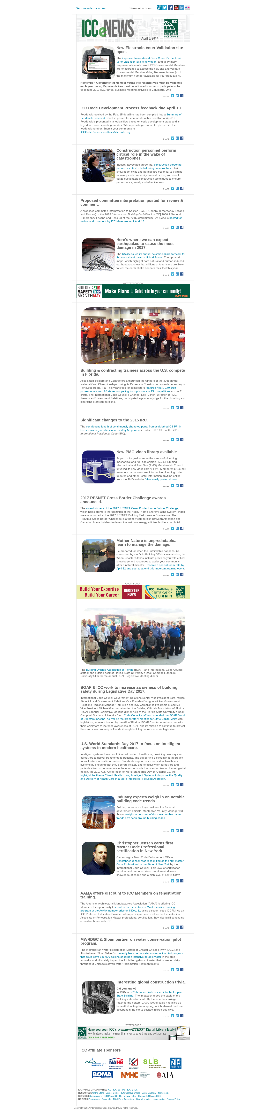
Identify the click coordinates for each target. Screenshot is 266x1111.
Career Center (112, 1093)
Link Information (143, 1099)
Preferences (94, 1099)
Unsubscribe (159, 1099)
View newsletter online (91, 8)
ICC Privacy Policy (127, 1096)
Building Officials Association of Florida (109, 669)
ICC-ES (116, 1090)
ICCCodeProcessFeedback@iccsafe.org (105, 132)
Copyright (106, 1099)
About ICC (156, 1096)
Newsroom (163, 1093)
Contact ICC (144, 1096)
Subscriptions (95, 1096)
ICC (109, 1090)
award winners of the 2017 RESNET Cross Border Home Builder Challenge (132, 508)
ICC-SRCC (132, 1090)
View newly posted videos (161, 479)
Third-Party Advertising (123, 1099)
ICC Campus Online (130, 1093)
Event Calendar (149, 1093)
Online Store (98, 1093)
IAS (123, 1090)
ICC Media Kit (110, 1096)
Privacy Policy (173, 1099)
